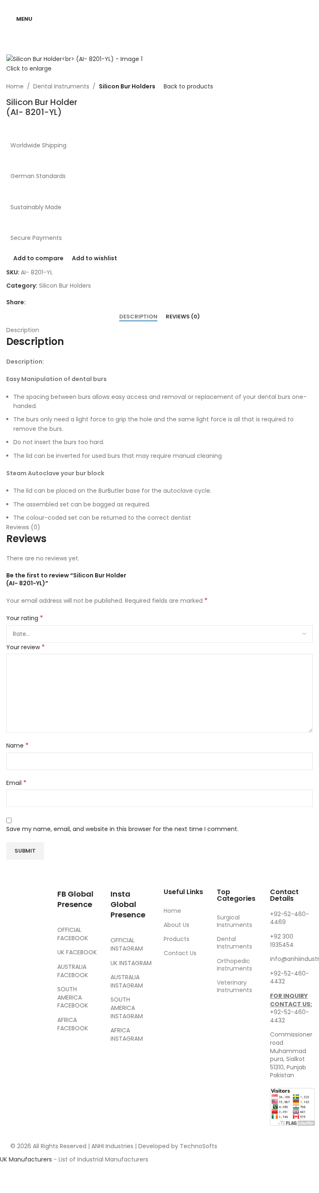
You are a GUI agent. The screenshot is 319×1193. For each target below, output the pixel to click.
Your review (25, 647)
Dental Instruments (61, 86)
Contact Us (180, 953)
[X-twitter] (37, 958)
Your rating (24, 618)
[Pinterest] (37, 981)
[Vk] (14, 1004)
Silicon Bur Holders (127, 86)
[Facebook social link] (31, 302)
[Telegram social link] (71, 302)
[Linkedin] (37, 1004)
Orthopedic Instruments (234, 965)
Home (15, 86)
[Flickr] (14, 1027)
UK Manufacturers (26, 1159)
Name (17, 745)
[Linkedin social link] (61, 302)
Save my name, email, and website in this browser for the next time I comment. (122, 829)
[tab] (138, 316)
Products (176, 939)
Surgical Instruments (234, 921)
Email (16, 782)
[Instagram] (14, 981)
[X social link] (41, 302)
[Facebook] (14, 958)
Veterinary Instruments (234, 986)
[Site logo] (160, 18)
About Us (176, 925)
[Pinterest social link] (51, 302)
